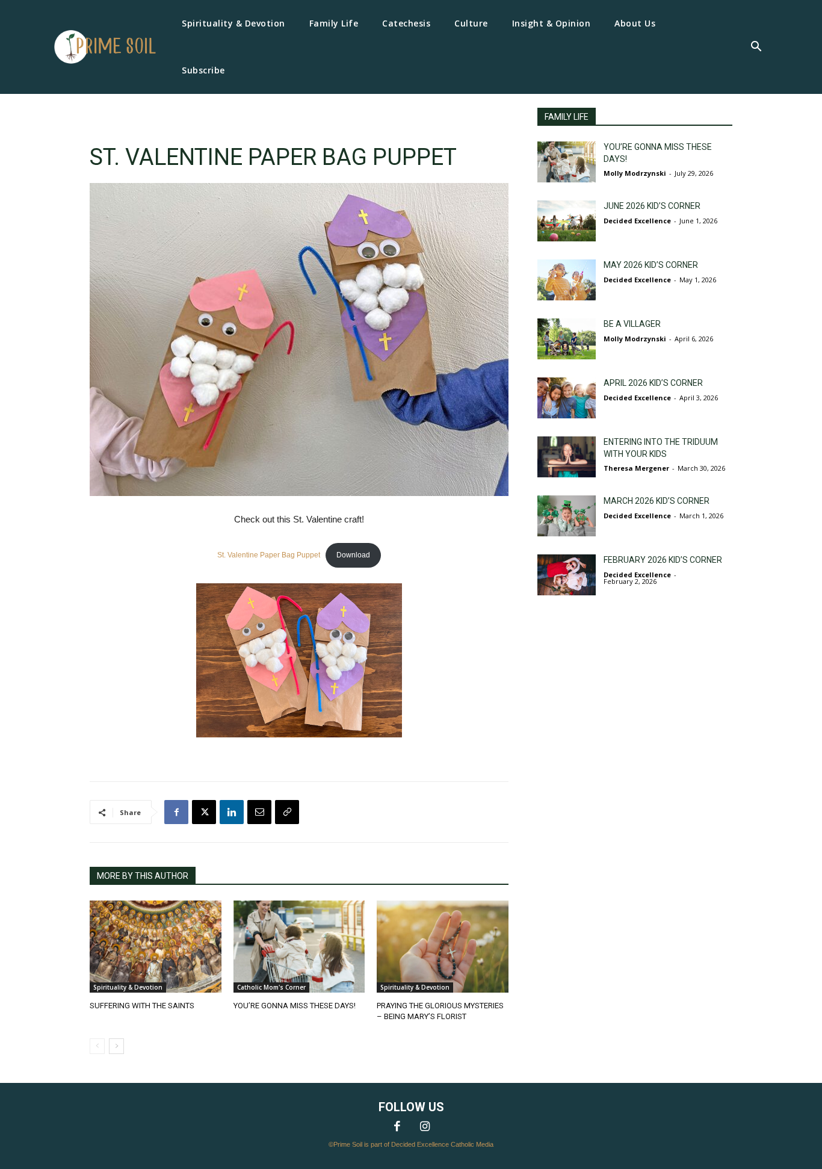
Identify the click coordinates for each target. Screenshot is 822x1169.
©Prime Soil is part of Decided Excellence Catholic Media (411, 1144)
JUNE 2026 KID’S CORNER (652, 206)
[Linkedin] (232, 812)
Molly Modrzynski (635, 173)
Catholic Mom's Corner (271, 987)
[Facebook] (176, 812)
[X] (204, 812)
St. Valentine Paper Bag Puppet (268, 555)
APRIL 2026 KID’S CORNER (653, 383)
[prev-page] (97, 1046)
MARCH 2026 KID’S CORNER (656, 501)
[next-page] (116, 1046)
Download (353, 555)
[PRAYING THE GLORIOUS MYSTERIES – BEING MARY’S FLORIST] (442, 947)
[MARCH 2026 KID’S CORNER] (566, 515)
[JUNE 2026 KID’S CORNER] (566, 220)
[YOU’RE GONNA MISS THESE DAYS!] (299, 947)
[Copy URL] (287, 812)
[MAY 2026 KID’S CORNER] (566, 279)
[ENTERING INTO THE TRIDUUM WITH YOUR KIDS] (566, 456)
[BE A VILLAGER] (566, 338)
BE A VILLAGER (632, 324)
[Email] (259, 812)
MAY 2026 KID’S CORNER (651, 265)
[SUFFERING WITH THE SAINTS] (155, 947)
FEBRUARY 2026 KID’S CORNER (663, 560)
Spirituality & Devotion (127, 987)
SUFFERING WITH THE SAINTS (142, 1005)
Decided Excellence (637, 220)
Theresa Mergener (636, 468)
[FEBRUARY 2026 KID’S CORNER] (566, 574)
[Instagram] (425, 1127)
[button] (756, 47)
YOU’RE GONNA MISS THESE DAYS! (294, 1005)
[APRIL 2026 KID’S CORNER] (566, 397)
